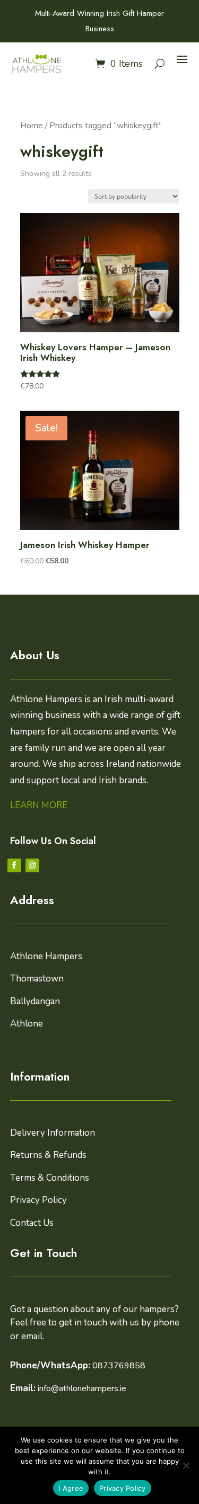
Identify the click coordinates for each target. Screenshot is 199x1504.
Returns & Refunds (48, 1155)
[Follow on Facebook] (14, 865)
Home (31, 125)
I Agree (70, 1488)
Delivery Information (52, 1133)
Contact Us (32, 1223)
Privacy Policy (38, 1200)
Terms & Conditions (49, 1178)
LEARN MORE (38, 805)
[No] (185, 1465)
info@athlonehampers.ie (82, 1388)
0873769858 (118, 1366)
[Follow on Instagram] (32, 865)
